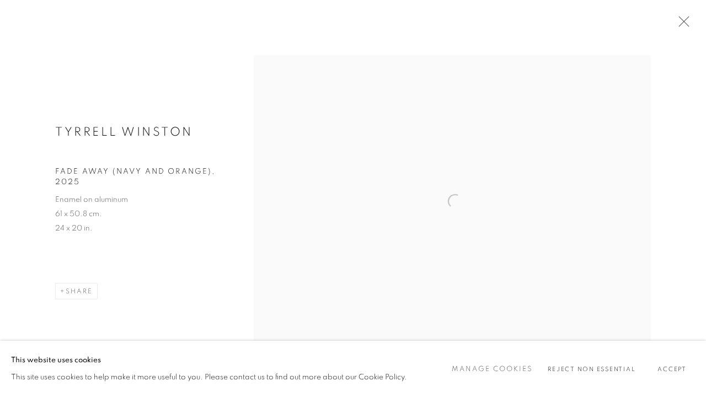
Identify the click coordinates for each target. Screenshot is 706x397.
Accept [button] (672, 369)
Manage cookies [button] (492, 369)
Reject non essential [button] (591, 369)
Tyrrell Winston (124, 132)
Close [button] (681, 25)
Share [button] (79, 291)
